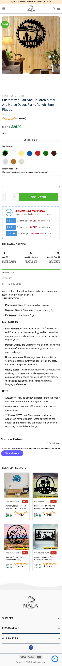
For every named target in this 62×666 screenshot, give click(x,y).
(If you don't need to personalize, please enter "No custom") (25, 172)
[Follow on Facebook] (31, 647)
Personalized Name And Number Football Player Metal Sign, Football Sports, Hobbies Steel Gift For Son (44, 507)
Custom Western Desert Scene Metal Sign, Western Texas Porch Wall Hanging (15, 558)
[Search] (54, 8)
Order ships (31, 261)
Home (5, 96)
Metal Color (7, 146)
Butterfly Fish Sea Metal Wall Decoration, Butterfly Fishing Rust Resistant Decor (16, 507)
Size (4, 133)
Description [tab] (8, 272)
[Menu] (4, 8)
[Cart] (58, 8)
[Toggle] (59, 618)
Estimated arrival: (14, 244)
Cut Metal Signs (18, 96)
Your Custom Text (10, 169)
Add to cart (38, 196)
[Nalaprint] (31, 8)
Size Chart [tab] (7, 278)
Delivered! (54, 261)
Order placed (9, 261)
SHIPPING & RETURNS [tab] (11, 284)
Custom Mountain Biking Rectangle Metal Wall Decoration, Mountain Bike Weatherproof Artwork (44, 558)
